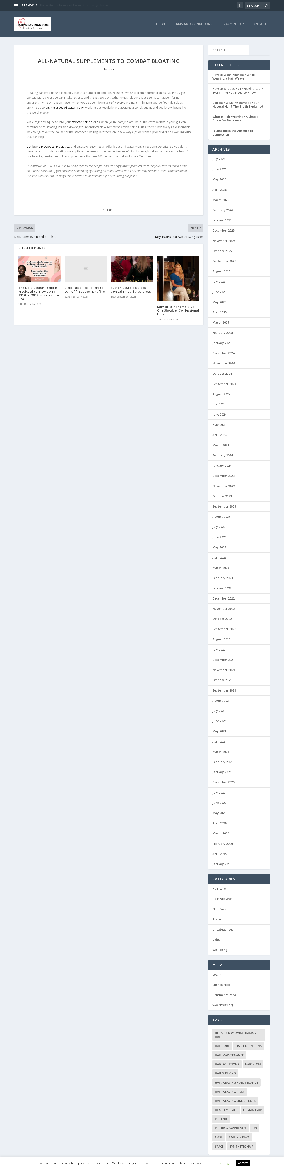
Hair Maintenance (229, 1055)
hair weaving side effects (235, 1101)
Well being (219, 950)
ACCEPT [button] (243, 1163)
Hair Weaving (222, 899)
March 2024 (220, 445)
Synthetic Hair (241, 1146)
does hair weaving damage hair (236, 1035)
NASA (219, 1137)
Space (219, 1146)
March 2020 (220, 833)
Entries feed (221, 985)
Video (216, 940)
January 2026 (221, 220)
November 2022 (223, 609)
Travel (217, 919)
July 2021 (218, 711)
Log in (216, 974)
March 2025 (220, 322)
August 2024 (221, 394)
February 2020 (222, 844)
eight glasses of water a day (65, 107)
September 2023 (224, 506)
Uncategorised (223, 929)
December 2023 (223, 476)
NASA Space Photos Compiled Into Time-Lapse (71, 5)
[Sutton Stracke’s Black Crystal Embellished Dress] (132, 269)
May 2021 (219, 731)
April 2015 (219, 854)
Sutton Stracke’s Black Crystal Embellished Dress (131, 289)
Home (161, 24)
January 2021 (221, 772)
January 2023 (221, 588)
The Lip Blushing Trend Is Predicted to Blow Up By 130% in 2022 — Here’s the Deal (38, 293)
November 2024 (223, 363)
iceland (221, 1119)
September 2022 (224, 629)
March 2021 (220, 752)
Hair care (109, 69)
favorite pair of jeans (86, 122)
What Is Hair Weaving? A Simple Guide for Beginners (235, 118)
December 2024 (223, 353)
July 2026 (218, 159)
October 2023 (222, 496)
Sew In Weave (239, 1137)
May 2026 (219, 179)
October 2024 (222, 373)
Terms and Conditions (192, 24)
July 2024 (218, 404)
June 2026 (219, 169)
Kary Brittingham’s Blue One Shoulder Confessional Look (178, 310)
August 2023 (221, 517)
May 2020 (219, 813)
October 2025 (222, 251)
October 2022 (222, 619)
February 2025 (222, 333)
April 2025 (219, 312)
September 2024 (224, 384)
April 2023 (219, 557)
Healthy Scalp (226, 1110)
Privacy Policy (231, 24)
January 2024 (221, 465)
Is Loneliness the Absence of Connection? (232, 132)
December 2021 (223, 660)
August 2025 (221, 271)
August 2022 (221, 639)
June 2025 (219, 292)
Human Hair (252, 1110)
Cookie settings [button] (219, 1163)
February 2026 (222, 210)
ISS (255, 1128)
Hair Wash (253, 1064)
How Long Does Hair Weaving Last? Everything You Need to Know (237, 90)
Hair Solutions (227, 1064)
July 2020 (218, 793)
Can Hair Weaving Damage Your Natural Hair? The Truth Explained (237, 104)
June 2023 (219, 537)
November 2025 (223, 241)
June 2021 (219, 721)
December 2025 (223, 230)
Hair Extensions (249, 1046)
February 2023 (222, 578)
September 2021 (224, 690)
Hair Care (222, 1046)
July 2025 (218, 281)
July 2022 (218, 649)
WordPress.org (222, 1005)
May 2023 (219, 547)
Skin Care (219, 909)
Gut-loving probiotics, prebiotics (48, 146)
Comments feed (224, 995)
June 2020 (219, 803)
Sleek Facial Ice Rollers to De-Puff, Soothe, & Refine (85, 289)
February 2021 (222, 762)
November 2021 (223, 670)
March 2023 (220, 568)
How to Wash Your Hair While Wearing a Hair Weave (233, 76)
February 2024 (222, 455)
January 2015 (221, 864)
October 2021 (222, 680)
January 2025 (221, 343)
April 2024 (219, 435)
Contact (259, 24)
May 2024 (219, 425)
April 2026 (219, 190)
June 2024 (219, 414)
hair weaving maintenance (236, 1082)
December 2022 (223, 598)
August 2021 (221, 701)
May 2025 (219, 302)
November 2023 (223, 486)
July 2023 (218, 527)
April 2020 (219, 823)
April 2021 (219, 741)
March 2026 (220, 200)
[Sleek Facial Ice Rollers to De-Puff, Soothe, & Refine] (86, 269)
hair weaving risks (229, 1092)
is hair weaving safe (231, 1128)
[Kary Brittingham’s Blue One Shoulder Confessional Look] (178, 278)
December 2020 (223, 782)
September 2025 (224, 261)
